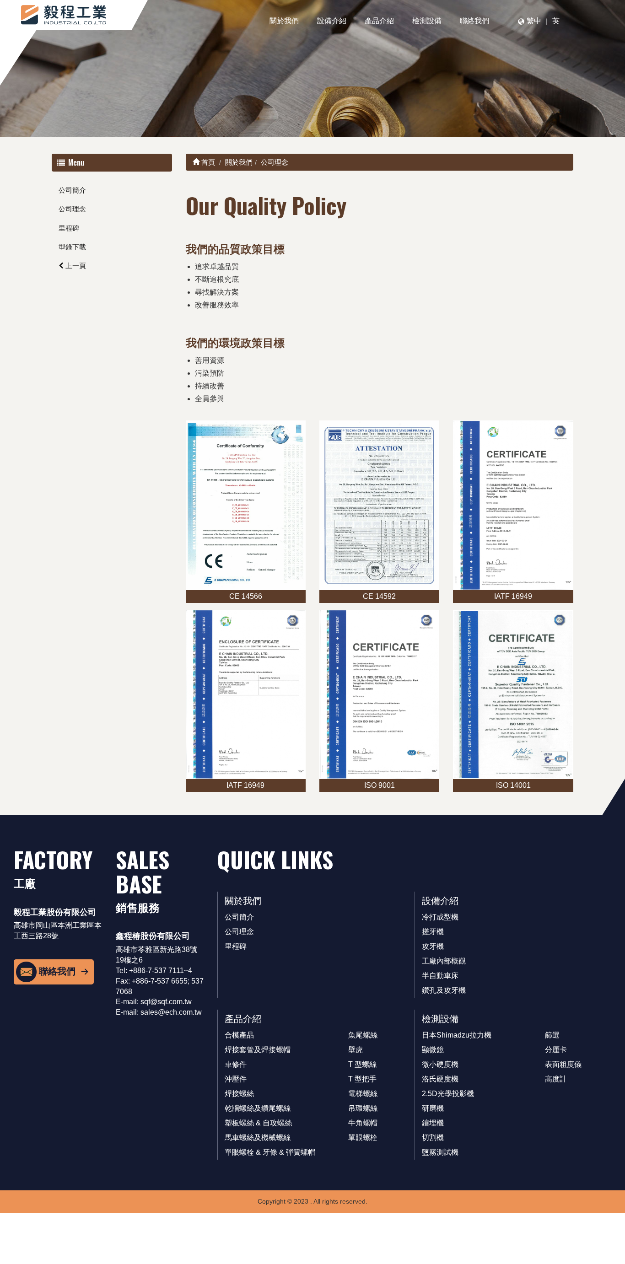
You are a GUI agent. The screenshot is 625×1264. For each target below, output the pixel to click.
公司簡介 (72, 190)
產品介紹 (379, 21)
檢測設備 (427, 21)
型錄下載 (72, 247)
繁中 (534, 21)
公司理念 (72, 209)
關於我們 (284, 21)
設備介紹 (331, 21)
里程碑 (69, 228)
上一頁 (75, 265)
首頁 (207, 162)
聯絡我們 (474, 21)
